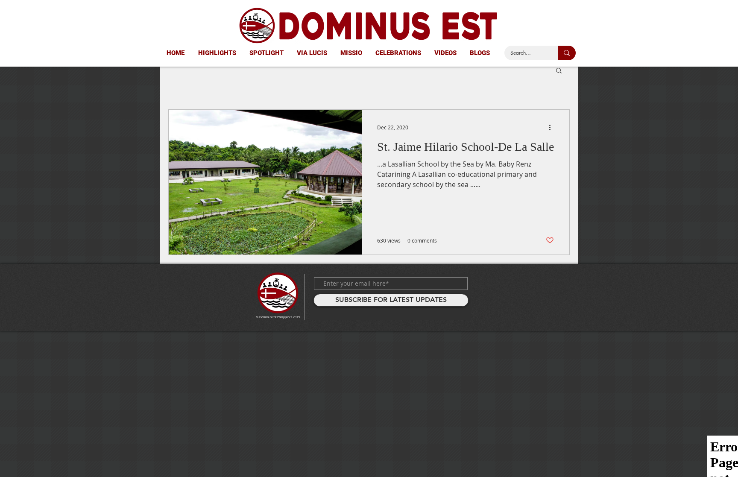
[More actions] (553, 127)
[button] (559, 71)
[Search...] (567, 53)
